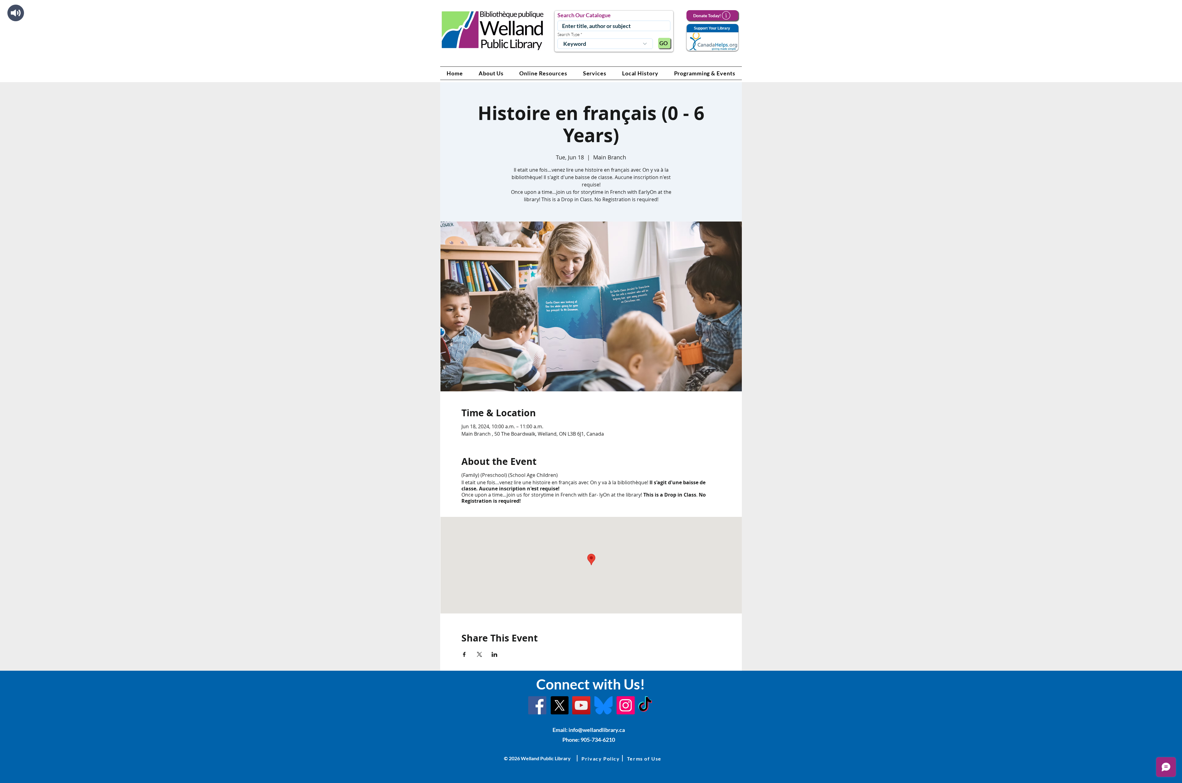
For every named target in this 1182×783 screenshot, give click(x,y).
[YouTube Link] (581, 705)
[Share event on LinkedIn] (494, 654)
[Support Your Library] (712, 37)
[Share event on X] (479, 654)
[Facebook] (537, 705)
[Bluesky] (603, 705)
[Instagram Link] (626, 705)
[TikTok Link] (645, 705)
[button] (491, 73)
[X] (559, 705)
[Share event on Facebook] (464, 654)
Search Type (568, 34)
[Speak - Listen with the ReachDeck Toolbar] (15, 13)
